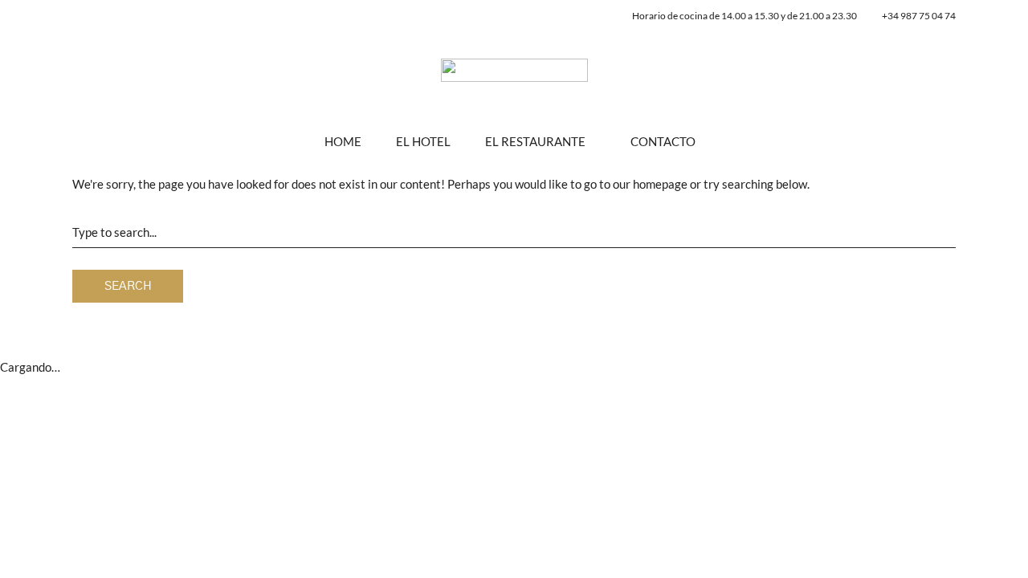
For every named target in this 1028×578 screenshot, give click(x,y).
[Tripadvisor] (599, 17)
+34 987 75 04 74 (919, 16)
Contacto (663, 141)
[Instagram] (580, 17)
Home (342, 141)
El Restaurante (535, 141)
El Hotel (423, 141)
